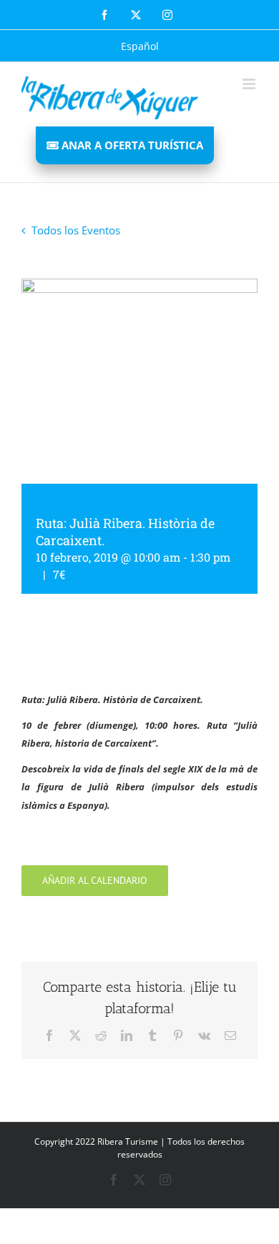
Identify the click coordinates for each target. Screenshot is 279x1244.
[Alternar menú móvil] (250, 83)
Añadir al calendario (94, 881)
